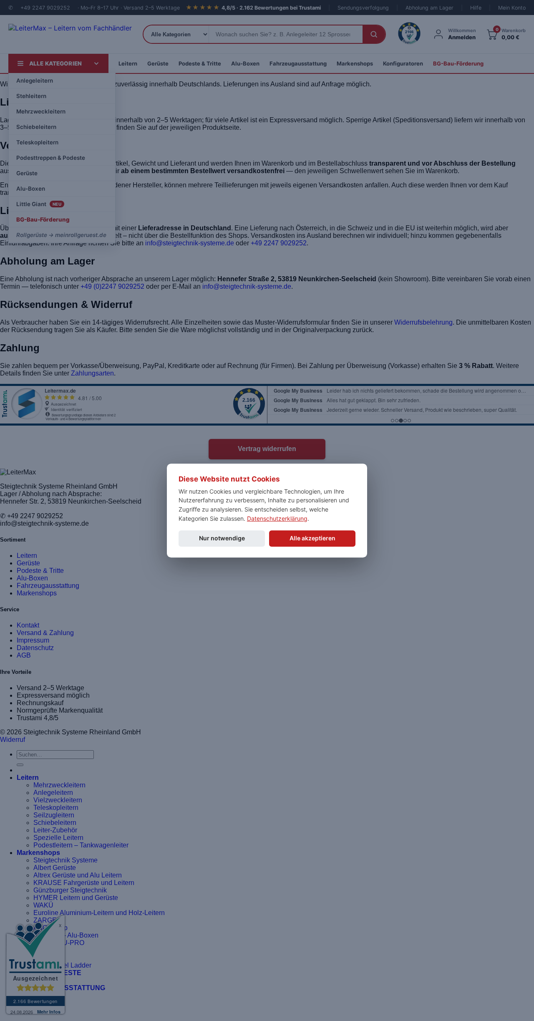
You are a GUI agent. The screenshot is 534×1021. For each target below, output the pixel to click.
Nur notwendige (222, 538)
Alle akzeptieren (312, 538)
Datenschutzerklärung (277, 518)
